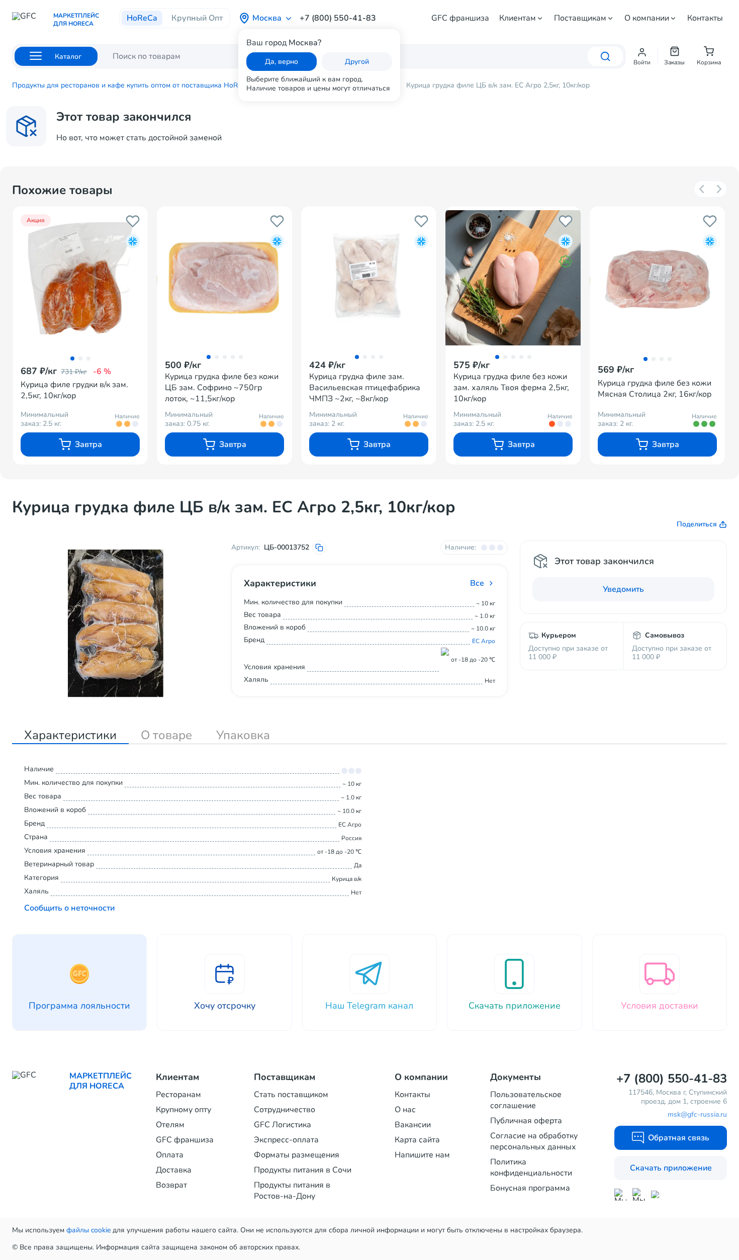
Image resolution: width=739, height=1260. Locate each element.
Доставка (174, 1170)
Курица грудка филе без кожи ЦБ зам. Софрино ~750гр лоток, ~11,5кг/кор (222, 387)
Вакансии (413, 1124)
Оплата (169, 1154)
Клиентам (517, 18)
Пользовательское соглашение (526, 1100)
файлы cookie (88, 1230)
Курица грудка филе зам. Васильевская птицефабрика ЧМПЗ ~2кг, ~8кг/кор (364, 387)
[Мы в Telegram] (638, 1194)
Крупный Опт (197, 18)
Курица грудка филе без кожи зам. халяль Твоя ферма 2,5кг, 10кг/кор (511, 387)
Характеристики (70, 735)
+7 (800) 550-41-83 (338, 18)
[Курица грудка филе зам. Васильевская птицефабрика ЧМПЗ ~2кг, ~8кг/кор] (368, 277)
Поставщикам (580, 18)
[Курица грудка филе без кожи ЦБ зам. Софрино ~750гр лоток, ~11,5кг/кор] (224, 277)
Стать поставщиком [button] (291, 1094)
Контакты (705, 18)
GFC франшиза (460, 18)
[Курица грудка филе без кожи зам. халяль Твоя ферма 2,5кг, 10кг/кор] (513, 277)
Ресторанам (178, 1094)
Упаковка (243, 735)
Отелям (170, 1124)
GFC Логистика (282, 1124)
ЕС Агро (483, 641)
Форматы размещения (296, 1154)
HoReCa (142, 18)
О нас (405, 1109)
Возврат (171, 1185)
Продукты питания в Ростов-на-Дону (292, 1191)
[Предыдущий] (702, 189)
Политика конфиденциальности (531, 1167)
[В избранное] (133, 221)
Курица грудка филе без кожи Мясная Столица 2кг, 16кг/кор (654, 389)
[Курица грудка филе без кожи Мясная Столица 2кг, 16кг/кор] (657, 278)
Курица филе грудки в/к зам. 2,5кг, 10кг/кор (74, 390)
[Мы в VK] (657, 1194)
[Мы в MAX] (620, 1195)
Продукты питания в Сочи (302, 1170)
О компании (646, 18)
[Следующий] (718, 189)
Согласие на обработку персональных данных (534, 1141)
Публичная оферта (526, 1120)
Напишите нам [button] (422, 1154)
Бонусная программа (530, 1188)
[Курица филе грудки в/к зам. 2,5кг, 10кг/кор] (80, 278)
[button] (642, 56)
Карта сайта (417, 1139)
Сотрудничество (284, 1109)
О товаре (166, 735)
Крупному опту (183, 1109)
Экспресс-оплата (286, 1139)
